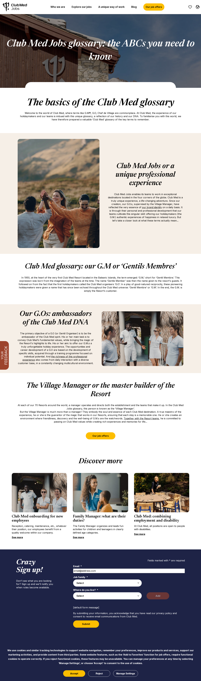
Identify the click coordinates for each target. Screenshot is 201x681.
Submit (86, 624)
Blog (134, 6)
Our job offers (154, 6)
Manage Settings (125, 673)
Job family (80, 577)
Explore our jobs (82, 6)
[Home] (15, 7)
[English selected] (196, 6)
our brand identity (152, 207)
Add (158, 595)
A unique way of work (111, 6)
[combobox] (107, 583)
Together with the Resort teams (141, 418)
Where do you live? (85, 589)
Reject (99, 673)
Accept (74, 673)
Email (77, 566)
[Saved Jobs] (190, 7)
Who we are (57, 6)
